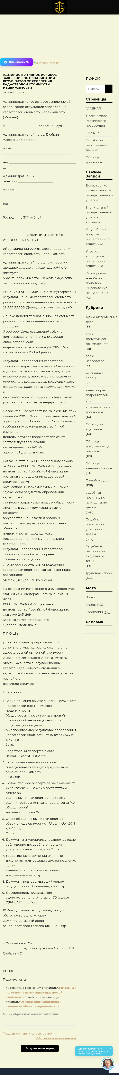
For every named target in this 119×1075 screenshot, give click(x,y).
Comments (98, 612)
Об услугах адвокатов (94, 426)
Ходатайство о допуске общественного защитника (98, 237)
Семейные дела (98, 480)
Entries (94, 604)
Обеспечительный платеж (56, 1038)
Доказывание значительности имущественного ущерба (99, 193)
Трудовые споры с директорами (27, 1033)
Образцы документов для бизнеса (99, 446)
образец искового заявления (35, 1014)
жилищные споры (94, 375)
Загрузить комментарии (40, 1048)
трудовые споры (99, 573)
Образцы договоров (94, 159)
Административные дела (101, 319)
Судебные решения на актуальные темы (95, 553)
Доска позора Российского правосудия (97, 120)
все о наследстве (95, 358)
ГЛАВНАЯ (93, 108)
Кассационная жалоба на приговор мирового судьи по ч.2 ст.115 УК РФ (98, 285)
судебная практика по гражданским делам (96, 500)
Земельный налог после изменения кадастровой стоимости (41, 992)
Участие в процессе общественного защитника (98, 259)
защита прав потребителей (97, 392)
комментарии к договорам (98, 409)
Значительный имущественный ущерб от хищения (99, 215)
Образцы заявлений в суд (99, 465)
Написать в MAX (19, 62)
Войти (90, 597)
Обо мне (93, 133)
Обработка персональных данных (97, 145)
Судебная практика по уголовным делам (95, 527)
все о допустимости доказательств (97, 339)
